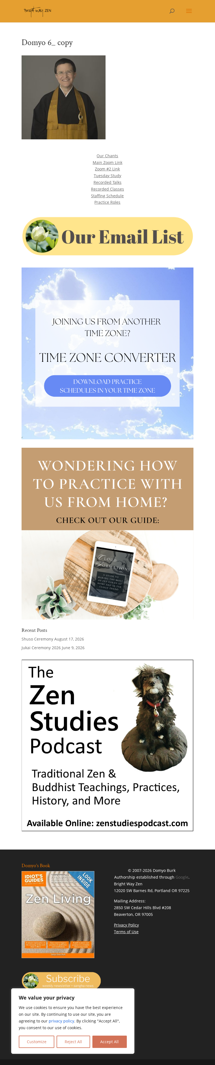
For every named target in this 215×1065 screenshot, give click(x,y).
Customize (36, 1041)
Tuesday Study (107, 175)
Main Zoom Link (107, 162)
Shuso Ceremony (37, 639)
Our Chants (107, 155)
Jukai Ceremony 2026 (41, 647)
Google (182, 877)
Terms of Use (126, 931)
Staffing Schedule (107, 195)
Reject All (73, 1041)
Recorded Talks (107, 182)
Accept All (109, 1041)
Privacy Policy (126, 925)
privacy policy (61, 1021)
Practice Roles (107, 202)
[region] (72, 1021)
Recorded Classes (107, 189)
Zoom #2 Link (107, 169)
